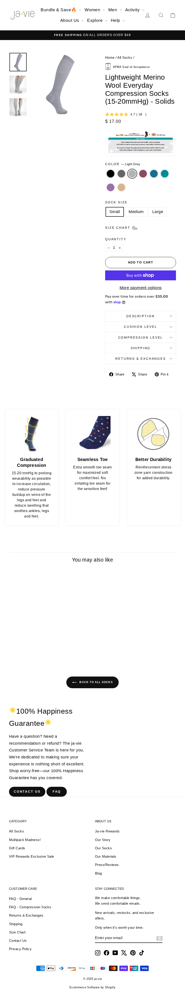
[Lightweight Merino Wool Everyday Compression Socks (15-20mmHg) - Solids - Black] (13, 650)
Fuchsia (143, 173)
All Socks (124, 57)
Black (110, 173)
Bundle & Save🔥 (59, 9)
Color (122, 164)
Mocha (121, 187)
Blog (98, 873)
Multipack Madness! (25, 840)
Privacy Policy (20, 949)
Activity (133, 9)
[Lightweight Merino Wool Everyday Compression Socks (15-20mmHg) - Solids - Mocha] (31, 655)
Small (114, 211)
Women (93, 9)
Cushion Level (140, 326)
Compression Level (140, 337)
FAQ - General (20, 899)
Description (140, 316)
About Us (70, 20)
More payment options (141, 288)
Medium (136, 211)
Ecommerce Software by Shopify (92, 987)
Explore (95, 20)
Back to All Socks (96, 682)
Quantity (115, 239)
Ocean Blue (153, 173)
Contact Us (27, 791)
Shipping (140, 348)
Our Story (102, 840)
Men (113, 9)
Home (110, 57)
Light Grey (132, 173)
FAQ (57, 791)
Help (116, 20)
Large (157, 211)
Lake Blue (164, 173)
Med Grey (121, 173)
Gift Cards (17, 848)
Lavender (110, 187)
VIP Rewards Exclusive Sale (31, 856)
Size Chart (17, 932)
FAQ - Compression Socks (30, 907)
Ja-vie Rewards (107, 831)
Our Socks (103, 848)
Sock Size (116, 202)
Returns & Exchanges (140, 358)
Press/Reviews (107, 865)
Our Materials (105, 856)
